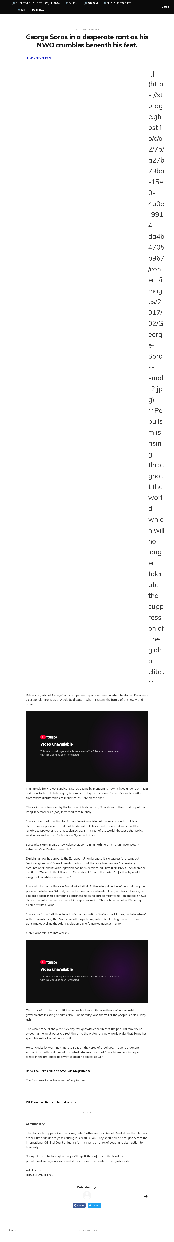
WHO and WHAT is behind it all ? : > (51, 1102)
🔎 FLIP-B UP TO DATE (117, 3)
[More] (50, 10)
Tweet (96, 1205)
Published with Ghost (87, 1230)
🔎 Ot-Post (72, 3)
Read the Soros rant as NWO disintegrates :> (58, 1071)
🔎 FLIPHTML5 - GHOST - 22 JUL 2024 (36, 3)
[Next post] (146, 1196)
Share (80, 1205)
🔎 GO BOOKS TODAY (31, 10)
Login (165, 6)
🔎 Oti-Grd (91, 3)
